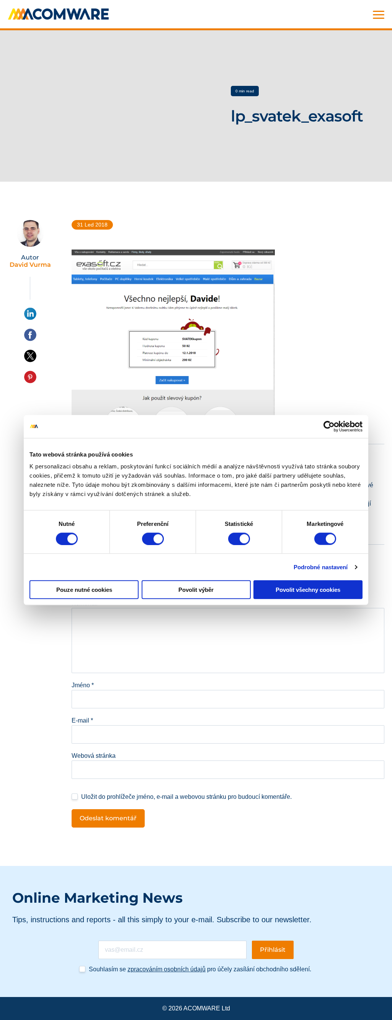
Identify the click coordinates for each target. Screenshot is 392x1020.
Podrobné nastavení (321, 566)
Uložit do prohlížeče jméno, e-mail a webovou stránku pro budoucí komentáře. (186, 796)
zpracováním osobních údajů (166, 969)
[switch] (153, 538)
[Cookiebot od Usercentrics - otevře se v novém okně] (329, 426)
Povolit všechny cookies (308, 589)
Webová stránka (94, 755)
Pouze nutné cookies (84, 589)
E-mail (82, 720)
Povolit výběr (196, 589)
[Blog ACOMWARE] (58, 14)
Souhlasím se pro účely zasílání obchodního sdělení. (200, 969)
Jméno (83, 685)
